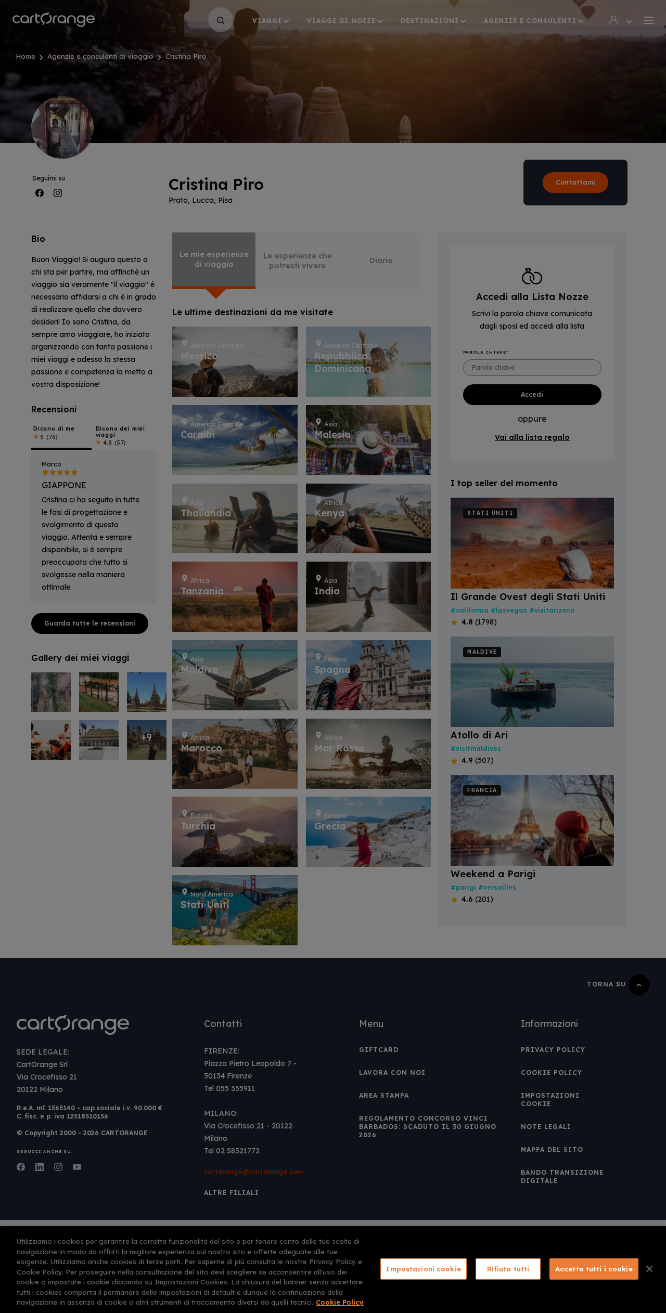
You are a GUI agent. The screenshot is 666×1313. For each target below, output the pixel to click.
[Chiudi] (649, 1268)
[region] (333, 1269)
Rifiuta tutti (508, 1268)
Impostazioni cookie (423, 1268)
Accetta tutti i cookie (594, 1268)
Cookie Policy (340, 1302)
